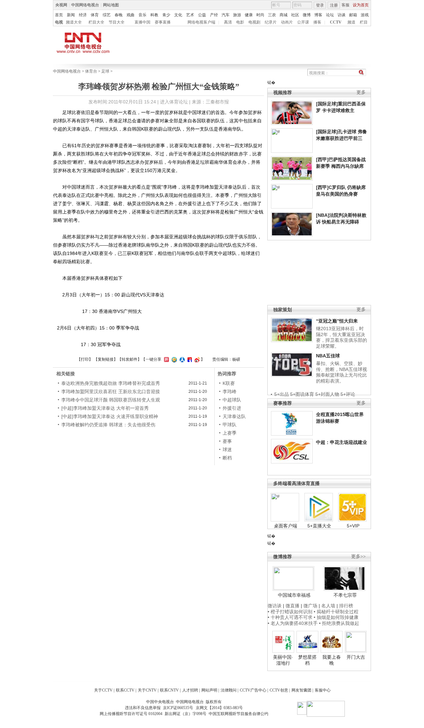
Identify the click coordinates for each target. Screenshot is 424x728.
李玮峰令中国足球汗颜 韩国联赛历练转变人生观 (110, 399)
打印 (85, 359)
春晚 (119, 15)
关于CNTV (147, 690)
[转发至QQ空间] (173, 359)
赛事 (227, 441)
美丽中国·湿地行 (283, 660)
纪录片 (271, 22)
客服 (345, 5)
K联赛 (229, 383)
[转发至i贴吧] (189, 359)
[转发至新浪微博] (196, 359)
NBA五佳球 (328, 355)
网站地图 (111, 5)
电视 (59, 22)
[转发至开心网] (165, 359)
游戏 (365, 15)
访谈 (341, 15)
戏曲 (130, 15)
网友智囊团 (301, 690)
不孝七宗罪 (345, 595)
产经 (214, 15)
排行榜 (346, 605)
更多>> (358, 556)
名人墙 (328, 605)
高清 (228, 22)
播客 (317, 22)
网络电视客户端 (201, 22)
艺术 (190, 15)
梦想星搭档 (307, 660)
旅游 (237, 15)
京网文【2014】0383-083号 (219, 707)
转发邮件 (129, 359)
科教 (154, 15)
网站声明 (209, 690)
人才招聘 (190, 690)
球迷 (227, 449)
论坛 (330, 15)
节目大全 (117, 22)
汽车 (226, 15)
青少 (166, 15)
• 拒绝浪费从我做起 (339, 623)
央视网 (61, 5)
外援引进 (232, 408)
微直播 (292, 605)
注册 (334, 5)
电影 (240, 22)
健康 (249, 15)
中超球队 (232, 399)
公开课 (303, 22)
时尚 (260, 15)
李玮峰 (230, 391)
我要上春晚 (331, 660)
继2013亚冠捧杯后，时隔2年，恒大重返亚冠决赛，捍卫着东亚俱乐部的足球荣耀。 (341, 337)
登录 (320, 5)
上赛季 (230, 433)
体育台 (91, 71)
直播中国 (142, 22)
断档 (227, 457)
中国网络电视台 (85, 5)
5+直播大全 (319, 525)
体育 (95, 15)
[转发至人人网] (181, 359)
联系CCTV (125, 690)
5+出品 (281, 394)
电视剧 (254, 22)
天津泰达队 (234, 416)
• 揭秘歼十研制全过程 (336, 611)
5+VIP (353, 525)
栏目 (364, 22)
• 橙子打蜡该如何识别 (290, 611)
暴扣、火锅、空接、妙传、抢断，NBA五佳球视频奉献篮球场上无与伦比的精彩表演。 (341, 372)
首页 (59, 15)
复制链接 (106, 359)
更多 (361, 92)
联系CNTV (169, 690)
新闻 (71, 15)
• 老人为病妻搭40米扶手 (293, 623)
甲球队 (230, 424)
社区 (295, 15)
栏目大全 (96, 22)
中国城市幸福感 (294, 595)
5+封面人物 (327, 394)
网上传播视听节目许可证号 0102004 (131, 713)
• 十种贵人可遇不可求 (291, 617)
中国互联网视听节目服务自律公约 (238, 713)
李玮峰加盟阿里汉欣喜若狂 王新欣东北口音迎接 (110, 391)
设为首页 (361, 5)
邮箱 (353, 15)
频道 (351, 22)
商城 (284, 15)
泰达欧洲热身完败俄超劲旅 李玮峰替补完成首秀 (110, 383)
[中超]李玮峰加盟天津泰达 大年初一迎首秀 (105, 408)
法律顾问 (229, 690)
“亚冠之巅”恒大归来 (337, 321)
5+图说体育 (302, 394)
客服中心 (323, 690)
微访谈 (275, 605)
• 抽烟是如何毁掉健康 (336, 617)
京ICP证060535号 (178, 707)
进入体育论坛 (174, 101)
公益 (202, 15)
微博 (307, 15)
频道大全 (74, 22)
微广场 (310, 605)
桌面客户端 (285, 525)
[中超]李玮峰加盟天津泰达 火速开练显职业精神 (109, 416)
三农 (272, 15)
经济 (83, 15)
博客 (318, 15)
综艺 (107, 15)
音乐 (142, 15)
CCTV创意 (279, 690)
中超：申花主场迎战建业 (341, 442)
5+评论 (348, 394)
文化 (178, 15)
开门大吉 (355, 657)
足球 (105, 71)
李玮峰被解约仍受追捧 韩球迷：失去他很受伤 (108, 424)
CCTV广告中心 (253, 690)
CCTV (336, 22)
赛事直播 (163, 22)
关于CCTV (103, 690)
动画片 (287, 22)
